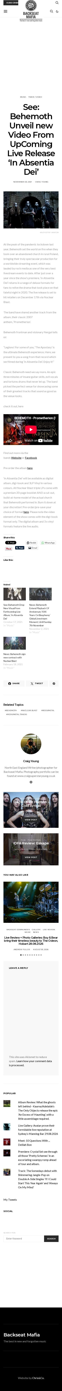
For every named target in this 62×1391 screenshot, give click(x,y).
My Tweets (10, 1199)
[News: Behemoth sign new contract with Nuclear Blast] (14, 643)
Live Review (49, 929)
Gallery (36, 929)
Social (8, 1211)
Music (23, 97)
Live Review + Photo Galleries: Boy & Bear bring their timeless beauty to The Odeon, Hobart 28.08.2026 (31, 940)
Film (23, 840)
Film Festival (34, 840)
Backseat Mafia (21, 1334)
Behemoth (11, 710)
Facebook (31, 457)
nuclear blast (29, 710)
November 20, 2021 (22, 182)
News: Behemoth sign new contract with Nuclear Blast (14, 657)
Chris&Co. (38, 1378)
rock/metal (49, 710)
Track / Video (35, 97)
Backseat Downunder (18, 929)
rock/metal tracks (17, 714)
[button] (57, 11)
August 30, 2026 (40, 949)
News (36, 932)
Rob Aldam (42, 849)
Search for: (9, 1233)
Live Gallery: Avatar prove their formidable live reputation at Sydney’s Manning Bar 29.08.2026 (38, 1129)
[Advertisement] (31, 56)
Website (16, 457)
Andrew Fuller (22, 949)
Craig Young (42, 182)
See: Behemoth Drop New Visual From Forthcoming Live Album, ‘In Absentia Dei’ (13, 611)
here (30, 468)
